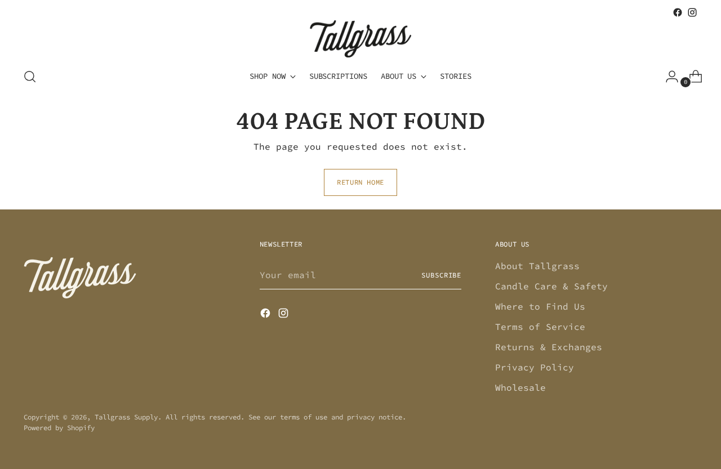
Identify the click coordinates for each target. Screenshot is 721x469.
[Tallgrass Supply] (360, 38)
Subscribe (441, 275)
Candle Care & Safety (551, 286)
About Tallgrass (537, 265)
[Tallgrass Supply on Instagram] (692, 12)
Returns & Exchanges (548, 346)
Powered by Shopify (59, 427)
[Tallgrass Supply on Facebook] (678, 12)
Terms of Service (540, 326)
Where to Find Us (540, 306)
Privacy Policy (534, 367)
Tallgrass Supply (126, 417)
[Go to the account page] (667, 76)
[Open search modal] (30, 76)
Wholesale (520, 387)
